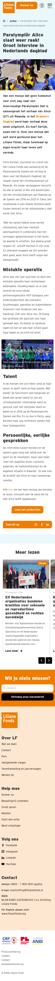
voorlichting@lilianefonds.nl (26, 890)
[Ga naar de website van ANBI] (37, 940)
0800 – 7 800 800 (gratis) (26, 884)
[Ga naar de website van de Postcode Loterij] (25, 940)
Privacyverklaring (10, 951)
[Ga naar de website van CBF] (9, 940)
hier (10, 489)
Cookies (5, 955)
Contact (5, 960)
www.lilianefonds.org (13, 913)
